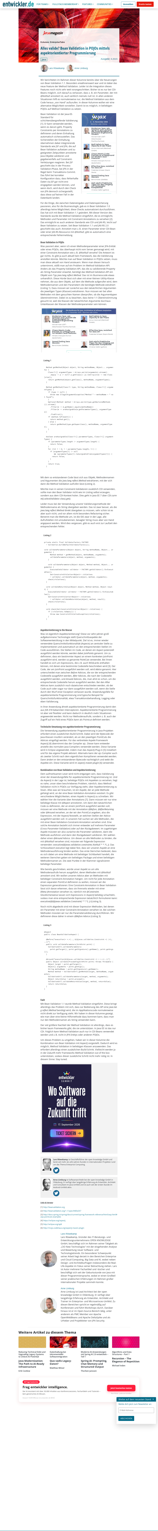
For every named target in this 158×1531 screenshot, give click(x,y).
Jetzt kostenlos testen (121, 1388)
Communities (104, 4)
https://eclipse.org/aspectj (54, 1220)
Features (87, 4)
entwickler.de (18, 4)
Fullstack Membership (65, 4)
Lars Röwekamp (57, 68)
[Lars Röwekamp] (45, 68)
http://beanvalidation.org (54, 1207)
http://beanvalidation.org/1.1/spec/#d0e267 (62, 1211)
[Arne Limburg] (70, 68)
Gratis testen (145, 4)
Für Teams (42, 4)
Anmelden (128, 4)
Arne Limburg (81, 68)
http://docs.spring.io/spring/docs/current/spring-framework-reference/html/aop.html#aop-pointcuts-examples (78, 1215)
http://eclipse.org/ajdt (52, 1224)
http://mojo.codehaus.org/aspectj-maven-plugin (63, 1228)
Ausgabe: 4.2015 (109, 59)
